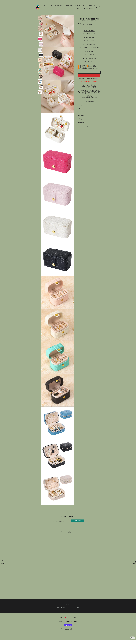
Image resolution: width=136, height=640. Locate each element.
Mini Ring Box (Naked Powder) (89, 44)
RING (85, 6)
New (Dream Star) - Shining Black (89, 58)
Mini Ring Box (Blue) (95, 47)
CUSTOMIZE (59, 6)
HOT (50, 6)
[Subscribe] (78, 607)
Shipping (84, 24)
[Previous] (2, 562)
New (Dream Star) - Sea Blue (89, 54)
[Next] (134, 562)
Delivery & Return (82, 120)
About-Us (40, 628)
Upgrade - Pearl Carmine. (89, 30)
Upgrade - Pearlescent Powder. (89, 33)
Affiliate (96, 628)
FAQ (79, 109)
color (89, 27)
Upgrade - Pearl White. (89, 37)
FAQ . (84, 628)
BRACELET (78, 8)
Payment (65, 628)
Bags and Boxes (89, 8)
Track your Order (68, 629)
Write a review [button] (77, 520)
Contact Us (45, 628)
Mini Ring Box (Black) (89, 51)
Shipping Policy (81, 116)
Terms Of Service (90, 628)
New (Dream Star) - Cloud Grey (89, 61)
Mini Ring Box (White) (83, 47)
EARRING (92, 6)
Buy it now (89, 76)
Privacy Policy (52, 628)
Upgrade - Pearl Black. (89, 40)
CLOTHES (78, 6)
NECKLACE (68, 6)
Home (46, 6)
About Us (80, 106)
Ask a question (81, 123)
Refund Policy (81, 113)
